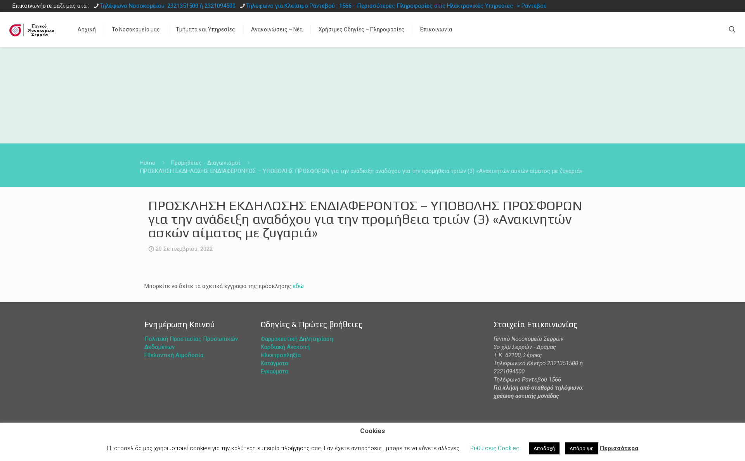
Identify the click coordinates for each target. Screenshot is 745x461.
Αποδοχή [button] (544, 448)
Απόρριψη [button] (582, 448)
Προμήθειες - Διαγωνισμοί (205, 162)
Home (147, 162)
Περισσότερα (619, 448)
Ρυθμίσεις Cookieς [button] (494, 448)
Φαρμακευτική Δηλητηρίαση (297, 338)
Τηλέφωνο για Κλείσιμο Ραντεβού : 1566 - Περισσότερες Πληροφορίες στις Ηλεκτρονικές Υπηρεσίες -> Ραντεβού (396, 5)
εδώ (298, 286)
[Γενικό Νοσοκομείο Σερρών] (33, 29)
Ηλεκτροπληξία (281, 355)
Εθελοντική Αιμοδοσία (173, 355)
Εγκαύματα (274, 371)
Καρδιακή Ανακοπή (285, 347)
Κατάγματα (274, 363)
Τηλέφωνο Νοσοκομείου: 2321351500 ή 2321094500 (168, 5)
